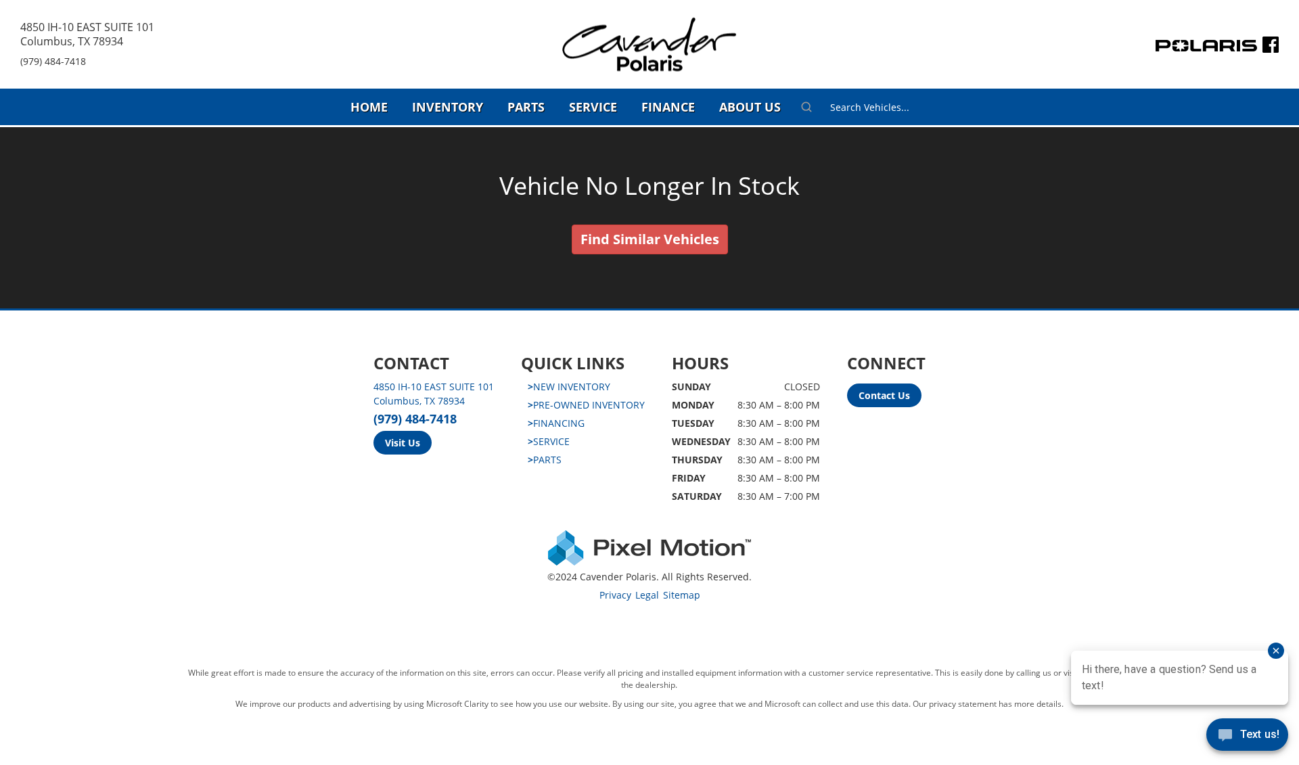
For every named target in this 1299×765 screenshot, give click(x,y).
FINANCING (556, 423)
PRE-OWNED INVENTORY (586, 404)
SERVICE (549, 441)
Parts (526, 107)
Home (369, 107)
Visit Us (402, 442)
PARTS (545, 459)
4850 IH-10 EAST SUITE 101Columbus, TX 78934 (87, 34)
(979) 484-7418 (53, 61)
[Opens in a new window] (1270, 47)
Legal (647, 594)
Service (593, 107)
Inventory (447, 107)
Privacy (615, 594)
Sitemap (681, 594)
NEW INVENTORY (569, 386)
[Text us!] (1247, 737)
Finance (668, 107)
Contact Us (884, 395)
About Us (750, 107)
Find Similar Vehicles (649, 239)
